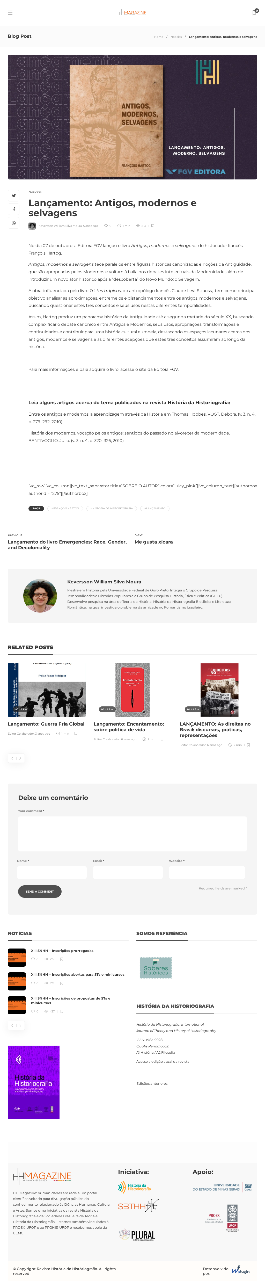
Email (98, 861)
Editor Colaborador (21, 733)
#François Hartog (65, 508)
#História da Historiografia (112, 508)
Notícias (176, 37)
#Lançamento (154, 508)
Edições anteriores (151, 1083)
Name (23, 861)
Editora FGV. (166, 369)
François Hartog (44, 253)
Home (158, 37)
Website (177, 861)
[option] (47, 700)
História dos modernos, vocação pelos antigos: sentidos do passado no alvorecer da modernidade (128, 433)
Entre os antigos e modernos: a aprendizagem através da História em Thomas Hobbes (117, 414)
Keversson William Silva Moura (60, 226)
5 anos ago (90, 226)
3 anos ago (42, 733)
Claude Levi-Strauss (192, 290)
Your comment (31, 811)
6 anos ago (128, 739)
